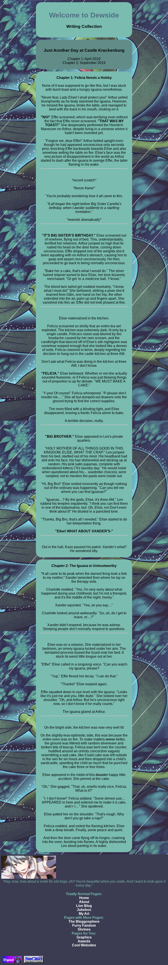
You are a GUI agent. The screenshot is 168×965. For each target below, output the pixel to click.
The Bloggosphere (84, 921)
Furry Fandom (84, 925)
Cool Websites (84, 945)
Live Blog (84, 906)
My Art (84, 913)
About (84, 902)
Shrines (84, 929)
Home (84, 898)
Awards (84, 941)
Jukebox (84, 910)
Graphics (84, 937)
